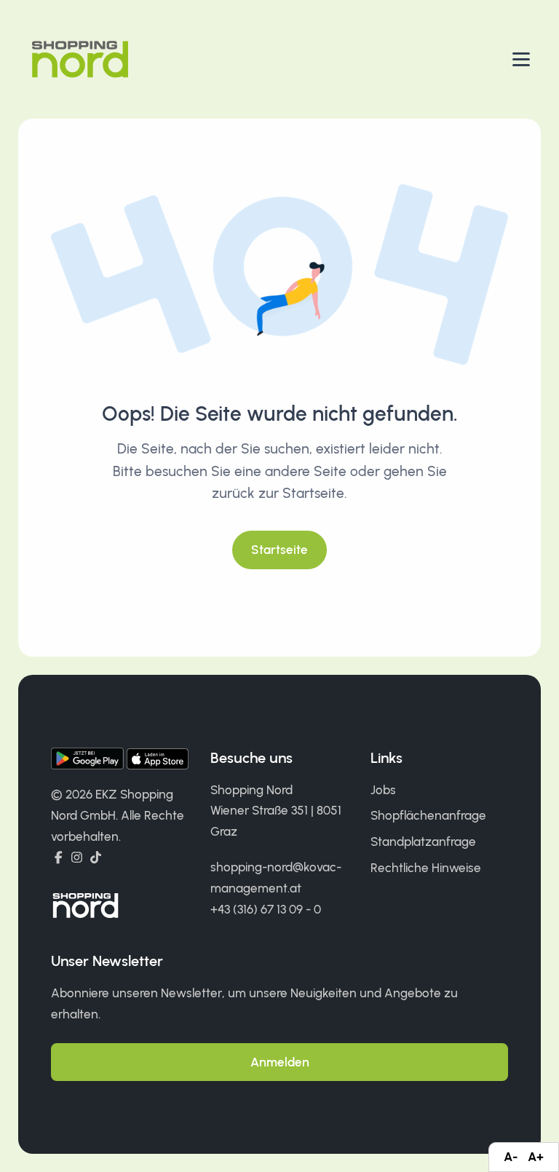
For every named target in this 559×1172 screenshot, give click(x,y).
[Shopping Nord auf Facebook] (58, 857)
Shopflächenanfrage (428, 815)
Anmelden (279, 1062)
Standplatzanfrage (423, 841)
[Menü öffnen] (521, 59)
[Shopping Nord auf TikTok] (95, 857)
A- (511, 1156)
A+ (536, 1156)
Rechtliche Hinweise (425, 867)
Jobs (383, 790)
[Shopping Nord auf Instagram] (76, 857)
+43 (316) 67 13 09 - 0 (265, 909)
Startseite (279, 549)
